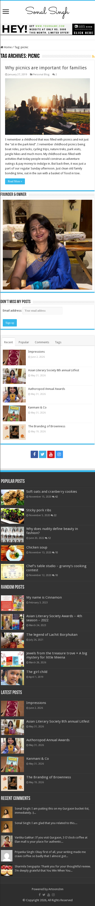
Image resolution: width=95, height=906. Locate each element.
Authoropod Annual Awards (46, 389)
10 (56, 552)
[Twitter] (42, 454)
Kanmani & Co (37, 407)
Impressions (36, 351)
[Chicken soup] (12, 553)
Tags (58, 342)
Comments (42, 342)
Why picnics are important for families (46, 67)
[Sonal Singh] (47, 11)
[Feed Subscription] (93, 56)
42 (56, 496)
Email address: (13, 310)
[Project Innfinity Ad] (47, 29)
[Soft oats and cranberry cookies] (12, 497)
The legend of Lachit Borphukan (51, 635)
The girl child (36, 672)
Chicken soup (36, 547)
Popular (24, 342)
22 (55, 515)
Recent (8, 342)
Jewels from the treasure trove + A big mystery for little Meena (56, 655)
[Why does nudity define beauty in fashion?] (12, 534)
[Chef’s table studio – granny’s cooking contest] (12, 572)
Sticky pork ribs (38, 510)
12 (49, 538)
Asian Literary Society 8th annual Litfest (53, 370)
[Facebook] (34, 454)
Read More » (15, 181)
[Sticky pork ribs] (12, 516)
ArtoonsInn (55, 889)
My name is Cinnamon (44, 597)
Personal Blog (41, 74)
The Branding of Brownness (46, 426)
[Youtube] (51, 454)
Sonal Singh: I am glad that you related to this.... (46, 823)
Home (7, 47)
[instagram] (59, 454)
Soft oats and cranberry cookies (51, 492)
